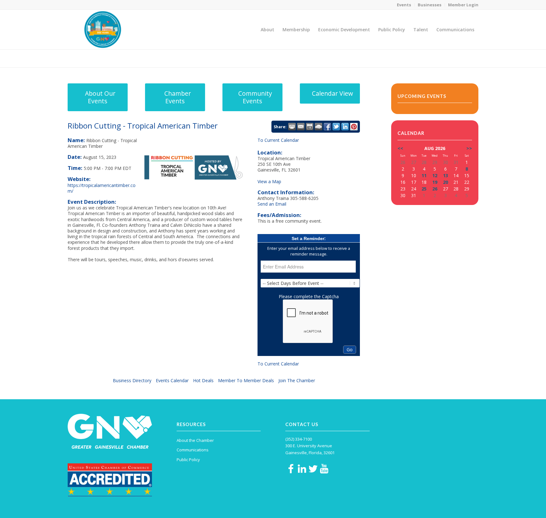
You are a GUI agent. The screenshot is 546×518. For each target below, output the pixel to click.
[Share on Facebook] (327, 126)
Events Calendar (172, 380)
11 (424, 175)
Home (434, 58)
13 (445, 175)
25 (424, 189)
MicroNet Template (89, 58)
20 (445, 182)
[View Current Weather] (318, 126)
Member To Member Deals (246, 380)
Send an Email (272, 204)
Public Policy (188, 459)
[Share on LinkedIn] (345, 126)
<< (400, 148)
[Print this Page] (292, 126)
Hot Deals (203, 380)
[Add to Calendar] (309, 126)
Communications (193, 450)
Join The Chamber (296, 380)
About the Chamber (195, 440)
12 (434, 175)
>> (469, 148)
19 (434, 182)
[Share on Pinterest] (354, 126)
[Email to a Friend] (301, 126)
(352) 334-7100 (298, 439)
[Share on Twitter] (336, 126)
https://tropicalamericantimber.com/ (102, 188)
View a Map (269, 181)
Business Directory (132, 380)
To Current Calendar (278, 140)
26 (434, 189)
